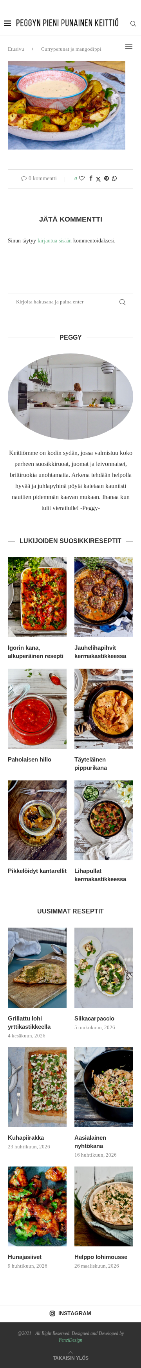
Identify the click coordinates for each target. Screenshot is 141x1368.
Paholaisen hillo (29, 759)
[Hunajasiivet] (37, 1206)
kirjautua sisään (55, 241)
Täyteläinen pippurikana (90, 763)
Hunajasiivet (25, 1256)
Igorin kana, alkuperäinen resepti (35, 651)
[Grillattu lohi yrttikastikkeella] (37, 968)
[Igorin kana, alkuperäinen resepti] (37, 597)
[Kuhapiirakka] (37, 1087)
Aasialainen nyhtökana (90, 1141)
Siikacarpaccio (94, 1018)
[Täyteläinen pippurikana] (103, 709)
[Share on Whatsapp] (114, 179)
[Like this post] (82, 179)
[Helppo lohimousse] (103, 1206)
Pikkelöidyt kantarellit (37, 870)
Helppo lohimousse (100, 1256)
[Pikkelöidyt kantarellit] (37, 820)
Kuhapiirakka (26, 1137)
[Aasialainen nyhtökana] (103, 1087)
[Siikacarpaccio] (103, 968)
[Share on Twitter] (98, 179)
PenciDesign (70, 1340)
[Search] (133, 23)
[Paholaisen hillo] (37, 709)
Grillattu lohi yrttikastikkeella (29, 1022)
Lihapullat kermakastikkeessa (100, 874)
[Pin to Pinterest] (106, 179)
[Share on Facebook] (90, 179)
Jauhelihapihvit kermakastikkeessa (100, 651)
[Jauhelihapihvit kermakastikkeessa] (103, 597)
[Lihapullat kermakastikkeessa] (103, 820)
